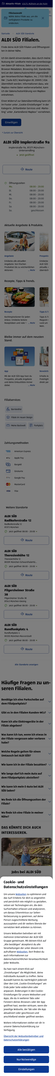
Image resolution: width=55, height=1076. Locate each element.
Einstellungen (26, 1069)
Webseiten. (22, 951)
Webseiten (21, 894)
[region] (26, 976)
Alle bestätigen (26, 1050)
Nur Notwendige (26, 1059)
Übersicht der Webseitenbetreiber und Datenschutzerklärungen (23, 1038)
